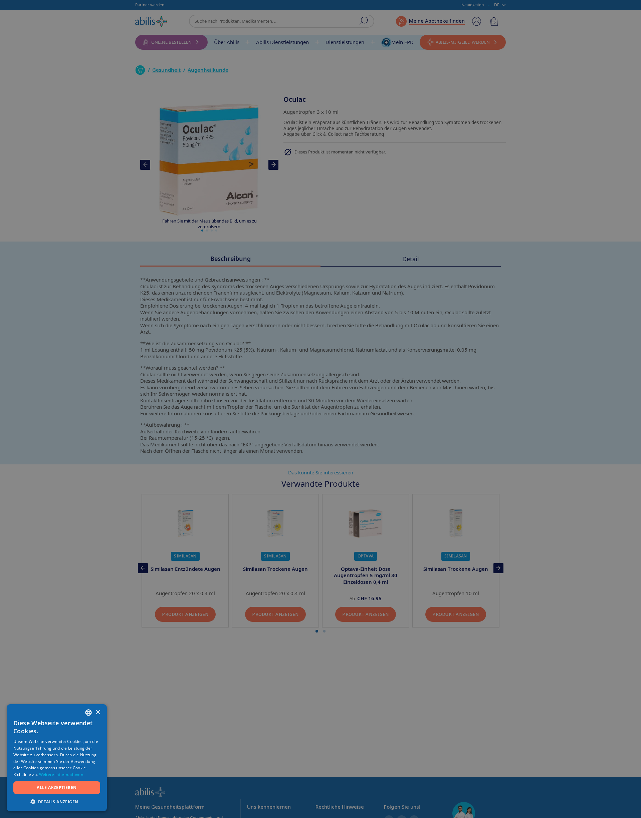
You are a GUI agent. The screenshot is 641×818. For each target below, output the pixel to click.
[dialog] (320, 409)
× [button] (97, 712)
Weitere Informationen (61, 774)
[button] (56, 801)
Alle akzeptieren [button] (56, 787)
